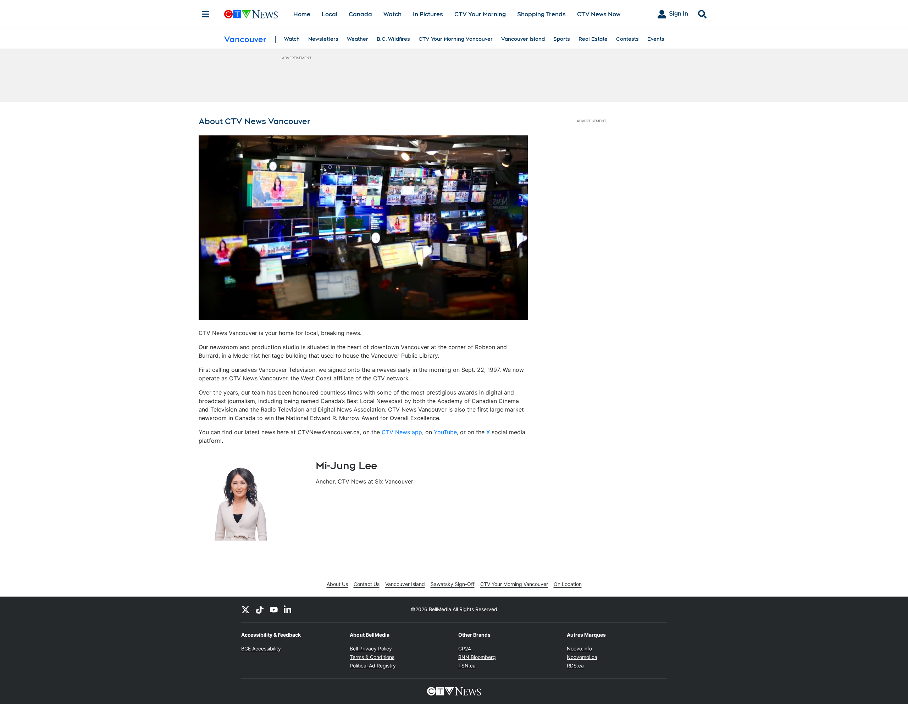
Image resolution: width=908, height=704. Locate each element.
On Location (568, 584)
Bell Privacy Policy (371, 649)
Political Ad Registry (373, 666)
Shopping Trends (541, 14)
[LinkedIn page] (288, 609)
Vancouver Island (523, 39)
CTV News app (402, 432)
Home (301, 14)
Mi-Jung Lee (346, 465)
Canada (360, 14)
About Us (337, 584)
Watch (392, 14)
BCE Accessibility (261, 649)
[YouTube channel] (274, 609)
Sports (561, 39)
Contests (627, 39)
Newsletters (323, 39)
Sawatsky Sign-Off (453, 584)
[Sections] (206, 14)
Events (655, 39)
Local (329, 14)
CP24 (464, 649)
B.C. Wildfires (393, 39)
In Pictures (428, 14)
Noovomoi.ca (582, 657)
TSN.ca (467, 666)
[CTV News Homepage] (251, 14)
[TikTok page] (259, 609)
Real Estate (593, 39)
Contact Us (367, 584)
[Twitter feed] (245, 609)
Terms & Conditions (372, 657)
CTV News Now (598, 14)
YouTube (445, 432)
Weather (357, 39)
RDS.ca (575, 666)
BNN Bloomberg (477, 657)
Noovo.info (579, 649)
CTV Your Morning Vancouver (456, 39)
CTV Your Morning (480, 14)
